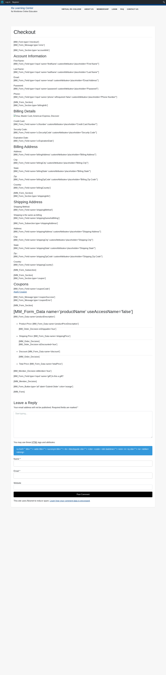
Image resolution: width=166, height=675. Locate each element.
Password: (18, 86)
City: (16, 160)
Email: (16, 77)
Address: (18, 151)
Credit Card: (19, 121)
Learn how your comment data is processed (70, 501)
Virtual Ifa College (71, 9)
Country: (17, 185)
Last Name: (19, 69)
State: (16, 168)
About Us (89, 9)
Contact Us (132, 9)
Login (114, 9)
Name (17, 459)
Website (17, 483)
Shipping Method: (22, 207)
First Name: (19, 61)
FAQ (122, 9)
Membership (103, 9)
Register (15, 2)
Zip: (15, 176)
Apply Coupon (20, 292)
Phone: (17, 94)
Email (17, 471)
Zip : (16, 253)
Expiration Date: (21, 138)
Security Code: (20, 129)
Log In (7, 2)
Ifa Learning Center (22, 8)
